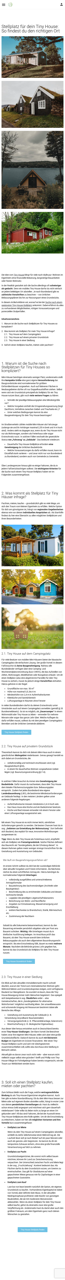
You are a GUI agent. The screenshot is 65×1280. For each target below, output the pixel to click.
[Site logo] (10, 5)
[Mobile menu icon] (4, 5)
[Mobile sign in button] (61, 4)
